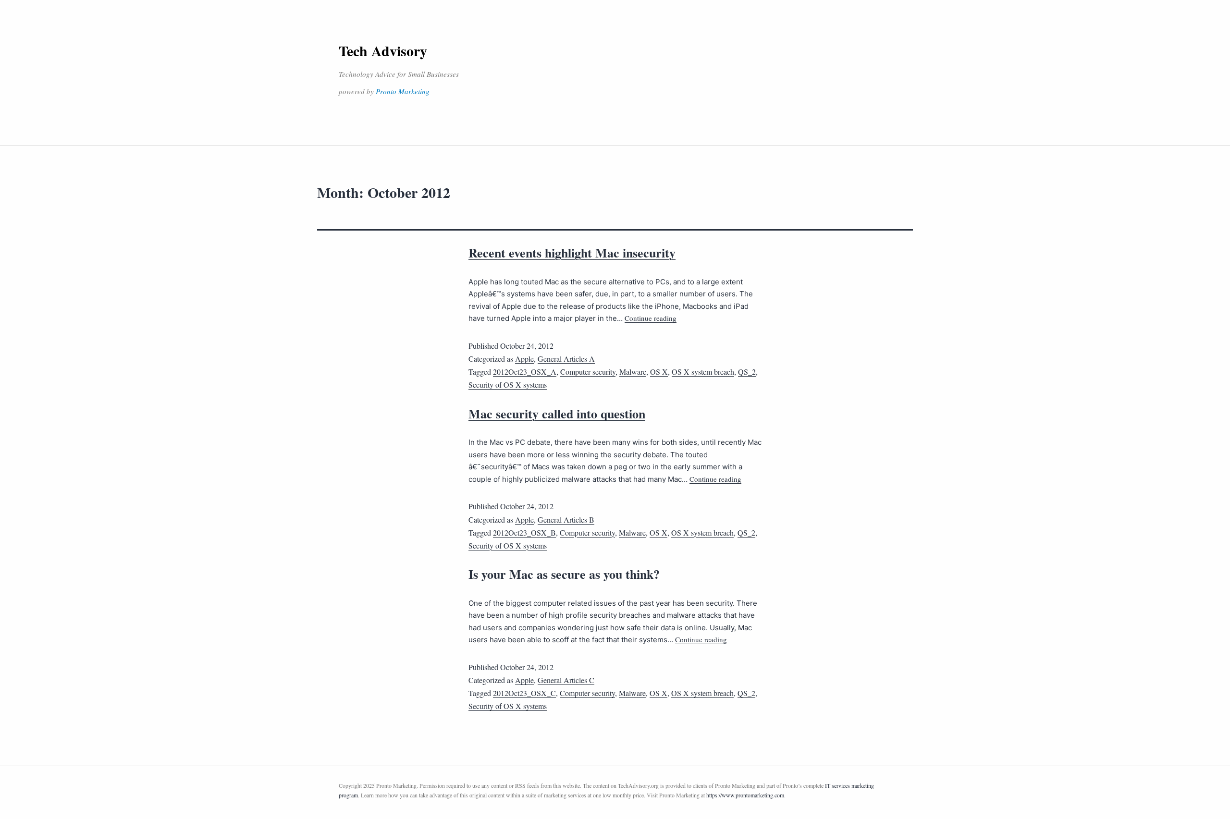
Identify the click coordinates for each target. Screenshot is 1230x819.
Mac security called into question (556, 413)
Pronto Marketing (403, 91)
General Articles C (566, 680)
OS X (659, 372)
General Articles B (566, 519)
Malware (632, 372)
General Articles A (566, 359)
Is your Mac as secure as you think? (564, 574)
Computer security (587, 372)
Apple (524, 359)
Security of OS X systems (507, 384)
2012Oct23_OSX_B (524, 532)
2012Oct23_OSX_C (524, 693)
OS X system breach (703, 372)
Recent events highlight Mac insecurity (572, 253)
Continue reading (650, 318)
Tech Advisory (383, 50)
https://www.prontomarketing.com (745, 795)
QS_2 (747, 372)
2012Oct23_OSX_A (524, 372)
